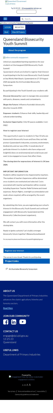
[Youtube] (22, 322)
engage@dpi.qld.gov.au (32, 8)
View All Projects (18, 32)
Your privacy (11, 391)
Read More (8, 308)
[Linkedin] (13, 322)
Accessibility (41, 391)
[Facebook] (5, 322)
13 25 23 (16, 8)
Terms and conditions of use (26, 391)
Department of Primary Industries (21, 354)
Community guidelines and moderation (27, 394)
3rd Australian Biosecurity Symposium (23, 269)
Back (6, 32)
